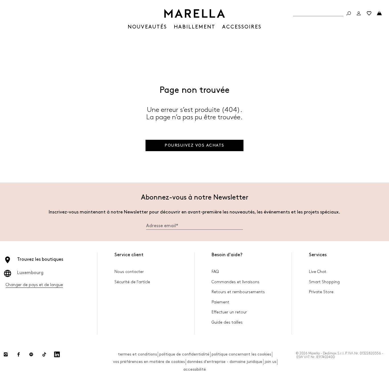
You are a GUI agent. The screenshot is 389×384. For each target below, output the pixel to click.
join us (270, 362)
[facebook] (18, 354)
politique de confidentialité (184, 354)
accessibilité (194, 369)
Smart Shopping (324, 282)
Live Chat (317, 272)
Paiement (220, 302)
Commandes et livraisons (235, 282)
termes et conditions (137, 354)
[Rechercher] (348, 13)
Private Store (321, 292)
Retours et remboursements (238, 292)
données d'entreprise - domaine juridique (224, 362)
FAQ (215, 272)
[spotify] (31, 354)
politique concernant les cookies (241, 354)
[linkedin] (57, 354)
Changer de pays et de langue (34, 285)
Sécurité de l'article (132, 282)
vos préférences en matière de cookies (149, 362)
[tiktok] (44, 354)
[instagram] (6, 354)
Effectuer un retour (229, 312)
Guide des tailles (227, 322)
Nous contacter (129, 272)
